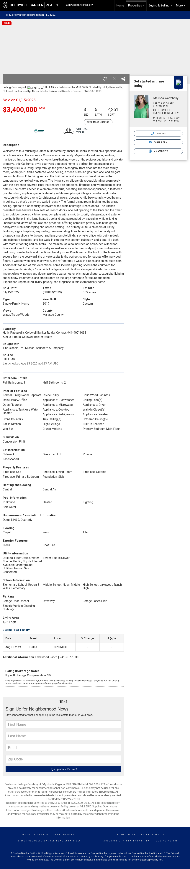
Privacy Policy (152, 835)
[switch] (104, 79)
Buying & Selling (160, 7)
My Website (160, 151)
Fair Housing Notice (162, 841)
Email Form (160, 142)
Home (120, 5)
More (181, 7)
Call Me (160, 133)
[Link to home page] (32, 5)
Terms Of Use (127, 835)
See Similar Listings (98, 122)
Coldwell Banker (35, 835)
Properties (136, 7)
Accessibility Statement (123, 841)
